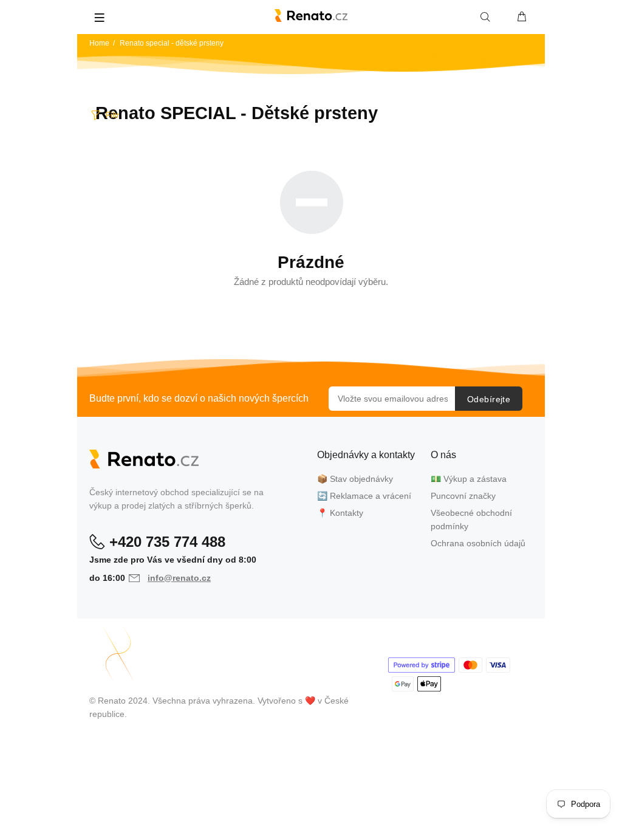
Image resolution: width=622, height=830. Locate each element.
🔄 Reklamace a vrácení (364, 496)
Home (99, 43)
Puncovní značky (463, 496)
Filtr (112, 115)
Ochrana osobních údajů (478, 543)
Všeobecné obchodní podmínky (471, 519)
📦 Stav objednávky (355, 479)
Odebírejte (488, 399)
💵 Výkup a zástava (469, 479)
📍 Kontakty (340, 513)
